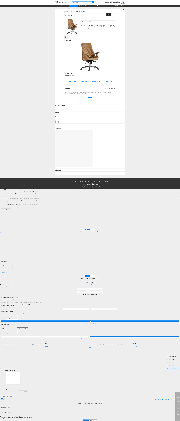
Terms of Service (88, 181)
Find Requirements (99, 5)
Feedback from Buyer (103, 85)
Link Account (135, 336)
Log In (2, 398)
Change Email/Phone (93, 420)
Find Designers (64, 5)
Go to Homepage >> (82, 11)
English (65, 2)
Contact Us (77, 181)
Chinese (69, 2)
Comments (77, 85)
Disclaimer (82, 181)
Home (57, 5)
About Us (72, 181)
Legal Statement (95, 181)
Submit (90, 321)
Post (90, 97)
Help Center (117, 5)
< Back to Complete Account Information (45, 336)
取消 (92, 276)
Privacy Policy (101, 181)
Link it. (95, 323)
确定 (87, 276)
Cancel (93, 229)
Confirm (87, 229)
